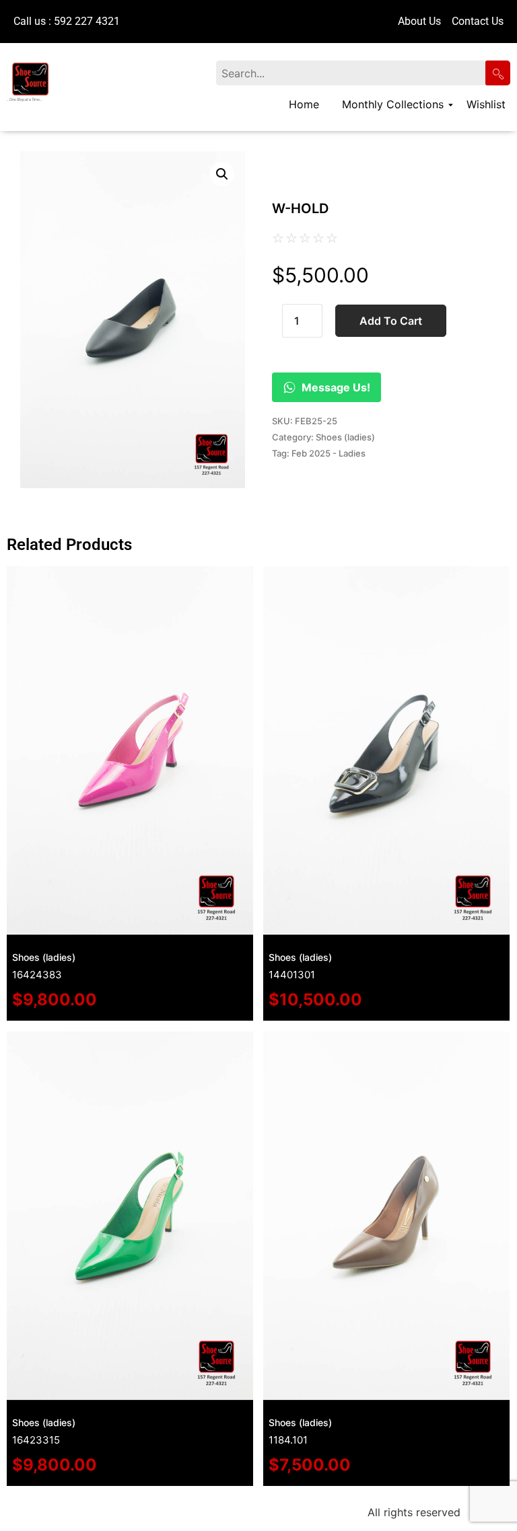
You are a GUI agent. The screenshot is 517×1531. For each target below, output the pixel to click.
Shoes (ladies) (345, 437)
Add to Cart (390, 320)
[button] (222, 174)
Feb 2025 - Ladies (328, 453)
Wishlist (486, 104)
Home (304, 104)
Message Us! (336, 387)
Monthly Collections (393, 104)
